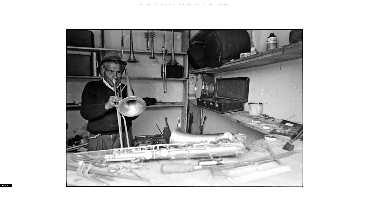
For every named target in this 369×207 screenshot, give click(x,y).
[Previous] (3, 108)
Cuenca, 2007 (6, 185)
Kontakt (212, 4)
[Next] (366, 108)
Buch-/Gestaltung (167, 4)
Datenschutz (224, 4)
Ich (204, 4)
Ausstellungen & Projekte (188, 4)
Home (141, 4)
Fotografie (151, 4)
